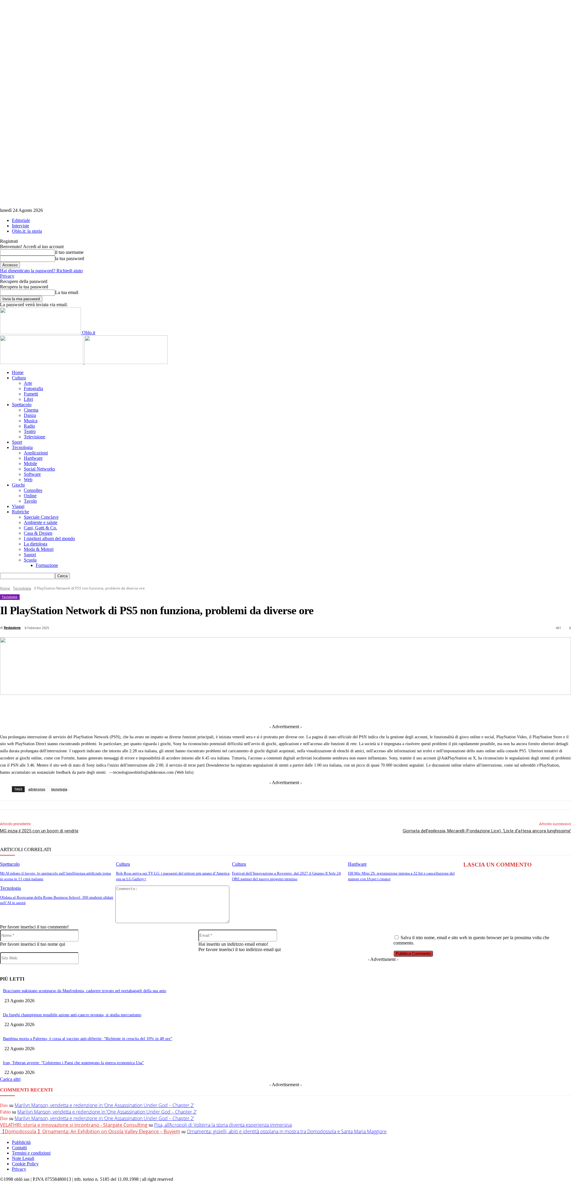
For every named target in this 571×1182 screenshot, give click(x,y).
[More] (409, 709)
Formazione (47, 565)
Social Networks (39, 468)
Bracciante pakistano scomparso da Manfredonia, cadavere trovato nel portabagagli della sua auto (84, 991)
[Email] (343, 709)
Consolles (33, 490)
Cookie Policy (25, 1163)
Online (30, 495)
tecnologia (59, 789)
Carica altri (10, 1079)
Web (28, 479)
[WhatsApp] (321, 709)
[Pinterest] (299, 709)
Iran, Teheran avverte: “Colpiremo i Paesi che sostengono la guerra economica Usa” (73, 1063)
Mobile (30, 463)
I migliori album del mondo (49, 538)
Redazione (12, 627)
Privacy (7, 276)
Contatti (19, 1147)
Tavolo (30, 501)
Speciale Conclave (41, 517)
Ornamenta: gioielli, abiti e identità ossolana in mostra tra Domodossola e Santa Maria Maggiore (287, 1131)
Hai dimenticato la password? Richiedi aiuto (41, 270)
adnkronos (36, 789)
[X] (233, 709)
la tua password (69, 258)
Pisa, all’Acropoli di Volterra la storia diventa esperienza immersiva (223, 1125)
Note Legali (23, 1158)
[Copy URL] (387, 709)
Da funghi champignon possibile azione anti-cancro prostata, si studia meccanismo (72, 1015)
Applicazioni (36, 452)
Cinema (31, 409)
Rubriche (20, 511)
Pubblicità (21, 1142)
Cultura (19, 377)
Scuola (30, 559)
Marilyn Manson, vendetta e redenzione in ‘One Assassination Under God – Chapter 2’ (104, 1105)
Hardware (33, 458)
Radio (29, 426)
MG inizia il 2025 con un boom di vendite (39, 831)
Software (32, 474)
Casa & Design (38, 533)
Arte (28, 383)
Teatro (30, 431)
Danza (30, 415)
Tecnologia (22, 447)
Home (17, 372)
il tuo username (69, 252)
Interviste (20, 225)
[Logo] (42, 362)
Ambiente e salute (40, 522)
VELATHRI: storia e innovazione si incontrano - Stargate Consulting (74, 1125)
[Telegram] (277, 709)
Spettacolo (22, 404)
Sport (17, 442)
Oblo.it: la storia (27, 231)
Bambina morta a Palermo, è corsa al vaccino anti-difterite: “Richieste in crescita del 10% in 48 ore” (87, 1038)
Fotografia (33, 388)
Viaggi (18, 506)
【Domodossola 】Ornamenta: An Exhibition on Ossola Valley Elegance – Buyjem (90, 1131)
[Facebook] (211, 709)
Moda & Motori (39, 549)
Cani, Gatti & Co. (40, 527)
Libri (28, 399)
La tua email (66, 292)
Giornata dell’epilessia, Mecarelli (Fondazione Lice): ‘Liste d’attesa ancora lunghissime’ (487, 831)
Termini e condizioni (31, 1153)
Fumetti (31, 393)
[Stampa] (365, 709)
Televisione (34, 436)
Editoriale (21, 220)
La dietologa (35, 543)
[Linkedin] (255, 709)
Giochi (18, 484)
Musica (30, 420)
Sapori (30, 554)
